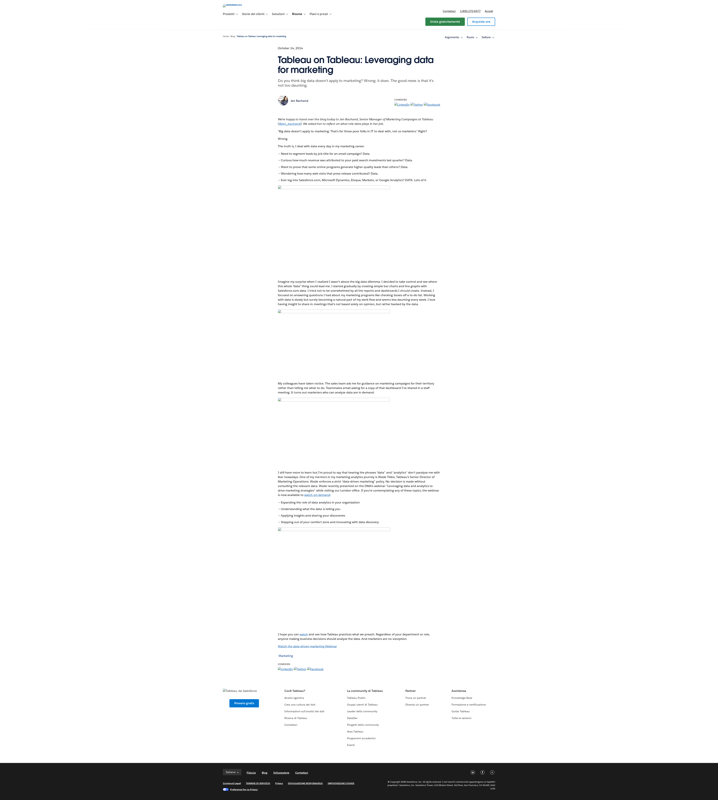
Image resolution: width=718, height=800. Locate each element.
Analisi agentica (294, 698)
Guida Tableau (461, 711)
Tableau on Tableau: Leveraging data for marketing (261, 36)
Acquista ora (481, 22)
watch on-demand (317, 495)
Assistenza (459, 691)
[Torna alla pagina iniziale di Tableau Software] (239, 4)
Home (226, 36)
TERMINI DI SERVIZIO (258, 783)
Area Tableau (355, 731)
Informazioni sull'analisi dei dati (304, 711)
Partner (410, 691)
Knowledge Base (462, 698)
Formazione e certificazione (469, 704)
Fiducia (251, 772)
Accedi (489, 11)
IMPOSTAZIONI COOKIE (341, 783)
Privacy (279, 783)
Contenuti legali (232, 783)
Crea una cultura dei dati (299, 704)
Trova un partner (415, 698)
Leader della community (362, 711)
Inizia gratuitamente (445, 22)
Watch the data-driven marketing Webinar (307, 646)
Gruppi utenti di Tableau (362, 704)
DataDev (352, 718)
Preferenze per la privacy (244, 789)
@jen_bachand (289, 124)
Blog (233, 36)
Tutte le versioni (461, 718)
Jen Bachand (299, 101)
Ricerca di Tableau (295, 718)
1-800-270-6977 (470, 11)
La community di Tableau (365, 691)
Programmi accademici (361, 738)
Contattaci (449, 11)
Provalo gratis (244, 703)
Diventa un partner (417, 704)
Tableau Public (356, 698)
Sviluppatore (281, 772)
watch (304, 634)
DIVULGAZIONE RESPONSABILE (305, 783)
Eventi (351, 745)
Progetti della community (363, 724)
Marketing (286, 656)
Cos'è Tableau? (294, 691)
